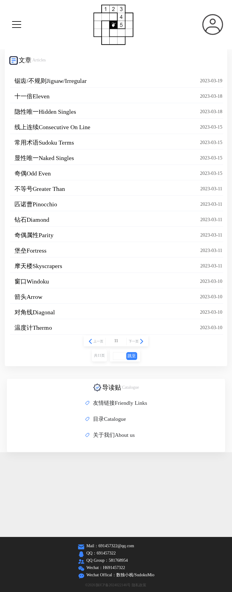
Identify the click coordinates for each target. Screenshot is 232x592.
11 (116, 341)
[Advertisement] (116, 494)
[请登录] (212, 24)
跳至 (131, 356)
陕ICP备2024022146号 (113, 585)
